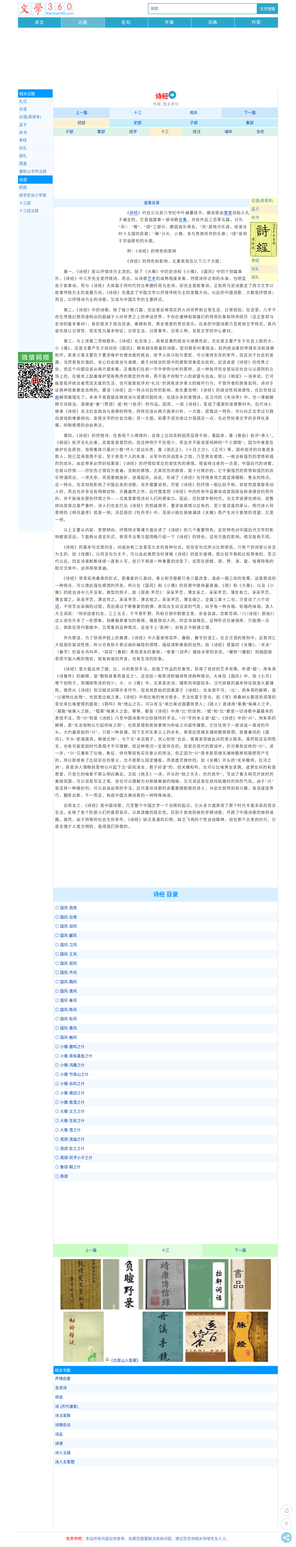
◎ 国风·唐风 (66, 991)
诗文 (39, 22)
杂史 (260, 132)
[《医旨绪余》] (205, 1360)
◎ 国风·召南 (66, 917)
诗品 (59, 1434)
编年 (229, 132)
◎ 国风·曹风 (66, 1028)
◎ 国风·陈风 (66, 1010)
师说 (59, 1397)
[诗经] (263, 255)
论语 (23, 109)
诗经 (133, 213)
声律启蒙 (63, 1379)
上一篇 (81, 113)
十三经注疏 (29, 211)
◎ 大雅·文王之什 (70, 1111)
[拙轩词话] (208, 1308)
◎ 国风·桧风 (66, 1019)
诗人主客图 (65, 1462)
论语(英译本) (262, 201)
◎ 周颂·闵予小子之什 (74, 1158)
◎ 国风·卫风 (66, 945)
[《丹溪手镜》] (162, 1360)
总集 (183, 220)
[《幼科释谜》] (83, 1360)
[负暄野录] (123, 1308)
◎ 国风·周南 (66, 908)
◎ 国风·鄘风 (66, 935)
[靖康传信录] (165, 1308)
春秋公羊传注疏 (32, 171)
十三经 (25, 203)
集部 (250, 123)
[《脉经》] (248, 1360)
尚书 (255, 217)
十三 (137, 113)
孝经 (255, 261)
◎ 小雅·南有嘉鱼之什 (74, 1056)
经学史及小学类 (32, 195)
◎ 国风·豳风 (66, 1037)
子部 (194, 123)
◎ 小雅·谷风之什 (70, 1084)
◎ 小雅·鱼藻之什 (70, 1102)
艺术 (152, 278)
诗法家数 (63, 1416)
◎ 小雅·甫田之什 (70, 1093)
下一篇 (250, 113)
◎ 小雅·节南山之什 (72, 1074)
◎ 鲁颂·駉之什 (68, 1167)
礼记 (23, 101)
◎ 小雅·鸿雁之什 (70, 1065)
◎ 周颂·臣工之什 (70, 1149)
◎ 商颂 (61, 1176)
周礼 (255, 277)
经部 (81, 123)
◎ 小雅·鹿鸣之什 (70, 1047)
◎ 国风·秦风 (66, 1000)
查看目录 (151, 203)
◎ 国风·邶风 (66, 926)
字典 (169, 22)
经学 (133, 132)
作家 (256, 22)
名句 (126, 22)
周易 (23, 164)
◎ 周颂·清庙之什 (70, 1139)
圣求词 (61, 1388)
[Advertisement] (148, 59)
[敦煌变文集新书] (80, 1308)
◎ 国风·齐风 (66, 972)
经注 (197, 132)
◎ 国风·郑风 (66, 963)
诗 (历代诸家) (66, 1406)
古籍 (83, 22)
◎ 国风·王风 (66, 954)
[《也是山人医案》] (123, 1360)
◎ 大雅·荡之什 (68, 1130)
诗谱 (59, 1443)
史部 (137, 123)
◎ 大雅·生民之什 (70, 1121)
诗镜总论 (63, 1425)
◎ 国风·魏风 (66, 982)
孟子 (255, 209)
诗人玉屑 (63, 1453)
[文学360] (46, 8)
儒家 (228, 213)
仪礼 (255, 269)
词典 (213, 22)
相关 (194, 113)
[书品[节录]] (250, 1308)
